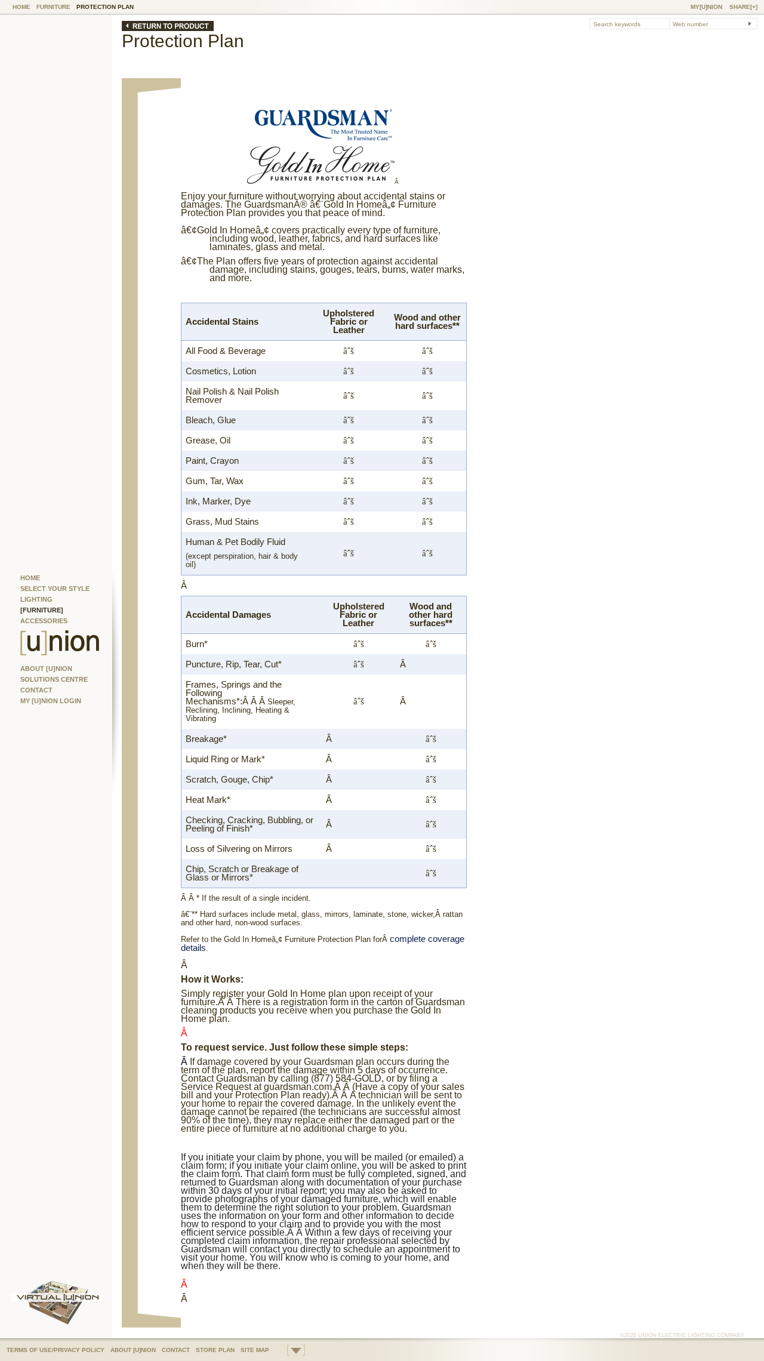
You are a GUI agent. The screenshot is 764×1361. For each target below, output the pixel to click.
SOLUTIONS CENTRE (54, 679)
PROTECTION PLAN (105, 7)
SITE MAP (255, 1350)
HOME (21, 7)
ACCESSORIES (43, 620)
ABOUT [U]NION (46, 668)
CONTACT (36, 690)
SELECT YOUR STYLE (55, 588)
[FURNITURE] (41, 610)
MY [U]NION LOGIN (50, 700)
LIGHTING (36, 599)
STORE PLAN (215, 1350)
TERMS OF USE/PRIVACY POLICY (55, 1350)
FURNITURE (53, 7)
